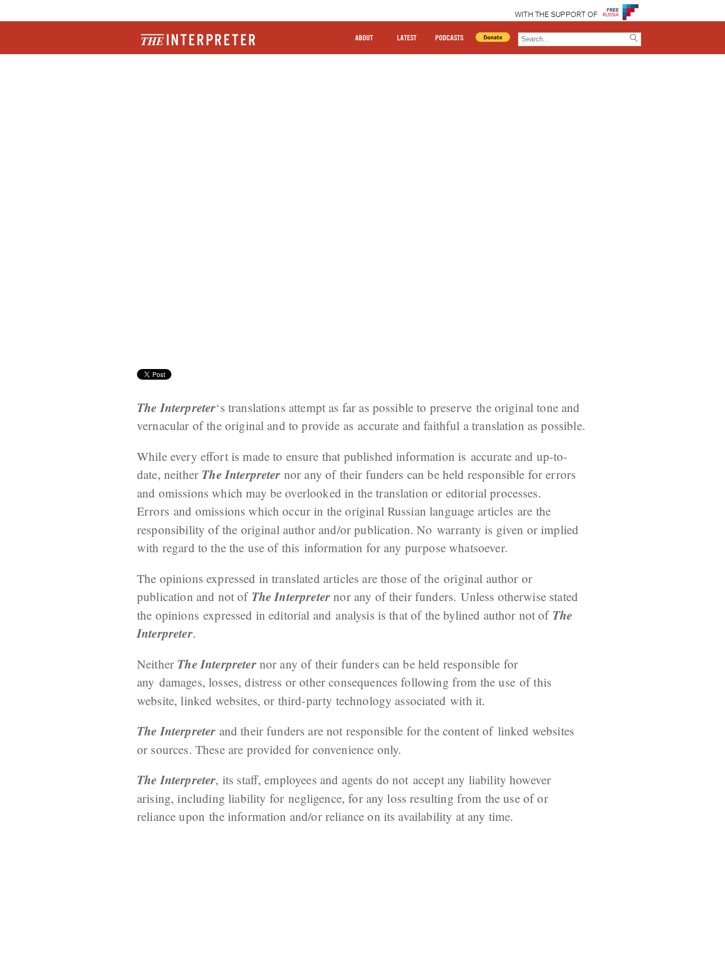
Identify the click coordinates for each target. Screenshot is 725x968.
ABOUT (364, 38)
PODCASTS (449, 38)
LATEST (407, 38)
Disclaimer (122, 92)
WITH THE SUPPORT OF (556, 14)
